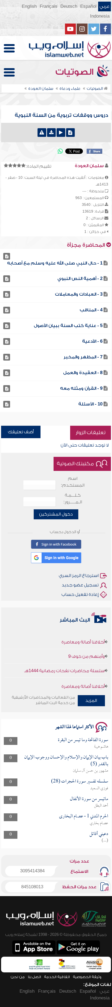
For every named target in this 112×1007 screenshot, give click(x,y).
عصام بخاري (99, 823)
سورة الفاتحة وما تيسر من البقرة (83, 740)
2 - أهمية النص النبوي (79, 278)
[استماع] (61, 132)
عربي (104, 6)
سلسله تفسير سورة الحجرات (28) (79, 781)
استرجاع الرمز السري (79, 575)
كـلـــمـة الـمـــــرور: (72, 498)
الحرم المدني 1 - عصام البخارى (83, 816)
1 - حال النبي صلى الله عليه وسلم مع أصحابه (54, 263)
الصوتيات (75, 72)
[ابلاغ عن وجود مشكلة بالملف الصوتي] (42, 132)
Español (88, 6)
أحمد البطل (101, 805)
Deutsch (68, 6)
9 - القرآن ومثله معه (81, 388)
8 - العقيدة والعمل (82, 372)
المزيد (91, 700)
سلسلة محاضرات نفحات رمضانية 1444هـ (64, 666)
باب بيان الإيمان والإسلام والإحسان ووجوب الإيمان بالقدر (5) (66, 760)
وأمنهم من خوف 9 (86, 652)
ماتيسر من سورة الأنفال (89, 799)
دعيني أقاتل (98, 834)
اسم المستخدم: (73, 482)
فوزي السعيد (99, 788)
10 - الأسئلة (90, 404)
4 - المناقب (91, 310)
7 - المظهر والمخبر (83, 357)
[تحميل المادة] (51, 132)
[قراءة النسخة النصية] (70, 132)
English (29, 6)
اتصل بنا (34, 977)
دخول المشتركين (56, 514)
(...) (105, 840)
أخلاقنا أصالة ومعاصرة (83, 637)
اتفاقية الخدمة (57, 977)
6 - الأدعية (92, 341)
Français (48, 6)
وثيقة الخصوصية (87, 977)
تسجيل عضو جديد (80, 585)
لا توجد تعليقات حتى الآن (85, 445)
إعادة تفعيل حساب (80, 594)
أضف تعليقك (21, 432)
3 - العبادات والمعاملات (78, 294)
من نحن (18, 977)
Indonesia (100, 16)
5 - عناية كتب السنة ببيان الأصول (68, 325)
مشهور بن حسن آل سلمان (90, 771)
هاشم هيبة (101, 746)
